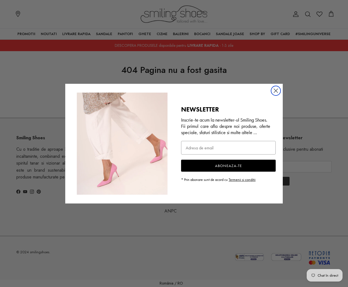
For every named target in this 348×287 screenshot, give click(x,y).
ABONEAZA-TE (228, 165)
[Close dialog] (276, 90)
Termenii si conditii (242, 179)
